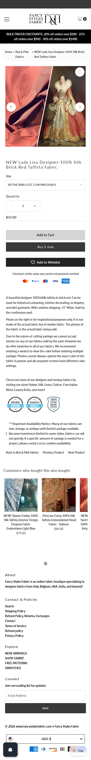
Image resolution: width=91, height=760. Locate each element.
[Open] (10, 749)
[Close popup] (85, 664)
